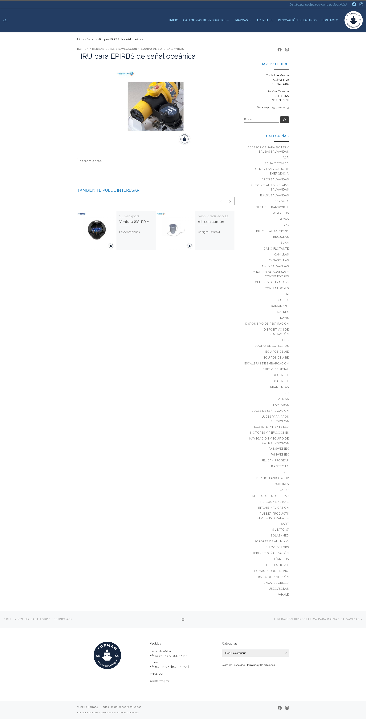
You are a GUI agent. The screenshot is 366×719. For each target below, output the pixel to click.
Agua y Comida (276, 163)
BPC (286, 225)
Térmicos (281, 559)
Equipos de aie (277, 351)
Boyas (284, 219)
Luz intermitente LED (271, 426)
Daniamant (280, 305)
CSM (286, 294)
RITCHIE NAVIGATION (273, 507)
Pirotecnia (280, 466)
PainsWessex (279, 448)
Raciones (281, 484)
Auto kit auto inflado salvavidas (270, 187)
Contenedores (277, 288)
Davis (284, 317)
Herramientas (277, 387)
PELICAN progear (275, 460)
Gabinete (281, 375)
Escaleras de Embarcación (266, 363)
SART (285, 523)
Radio (284, 490)
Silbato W (280, 529)
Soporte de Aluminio (271, 541)
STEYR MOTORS (277, 547)
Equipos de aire (276, 357)
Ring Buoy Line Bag (273, 501)
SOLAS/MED (280, 535)
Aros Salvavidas (275, 179)
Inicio (80, 39)
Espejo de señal (276, 369)
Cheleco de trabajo (272, 282)
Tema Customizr (129, 712)
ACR (286, 157)
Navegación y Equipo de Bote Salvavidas (269, 440)
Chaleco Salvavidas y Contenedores (271, 274)
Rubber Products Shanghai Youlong (273, 515)
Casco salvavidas (274, 266)
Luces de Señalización (270, 410)
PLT (286, 472)
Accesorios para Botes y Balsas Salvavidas (268, 149)
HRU (286, 393)
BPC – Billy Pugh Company (268, 230)
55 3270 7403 (280, 107)
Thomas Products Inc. (270, 570)
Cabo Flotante (276, 248)
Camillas (281, 254)
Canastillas (279, 260)
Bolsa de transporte (271, 207)
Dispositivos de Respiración (276, 331)
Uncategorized (276, 582)
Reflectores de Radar (270, 495)
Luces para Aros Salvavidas (275, 418)
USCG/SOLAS (279, 588)
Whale (283, 594)
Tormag (93, 706)
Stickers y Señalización (269, 553)
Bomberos (280, 213)
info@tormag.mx (159, 680)
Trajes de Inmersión (272, 576)
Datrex (91, 39)
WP (96, 712)
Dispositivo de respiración (267, 323)
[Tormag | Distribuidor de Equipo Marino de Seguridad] (353, 20)
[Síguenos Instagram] (361, 4)
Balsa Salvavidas (274, 195)
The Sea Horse (277, 565)
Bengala (282, 201)
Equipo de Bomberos (272, 345)
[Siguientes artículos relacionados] (230, 201)
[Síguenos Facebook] (354, 4)
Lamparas (281, 404)
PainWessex (279, 454)
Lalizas (283, 398)
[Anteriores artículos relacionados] (221, 201)
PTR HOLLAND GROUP (272, 478)
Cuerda (283, 300)
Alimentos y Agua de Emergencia (272, 171)
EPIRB (285, 339)
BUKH (284, 242)
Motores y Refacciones (269, 432)
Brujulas (281, 236)
